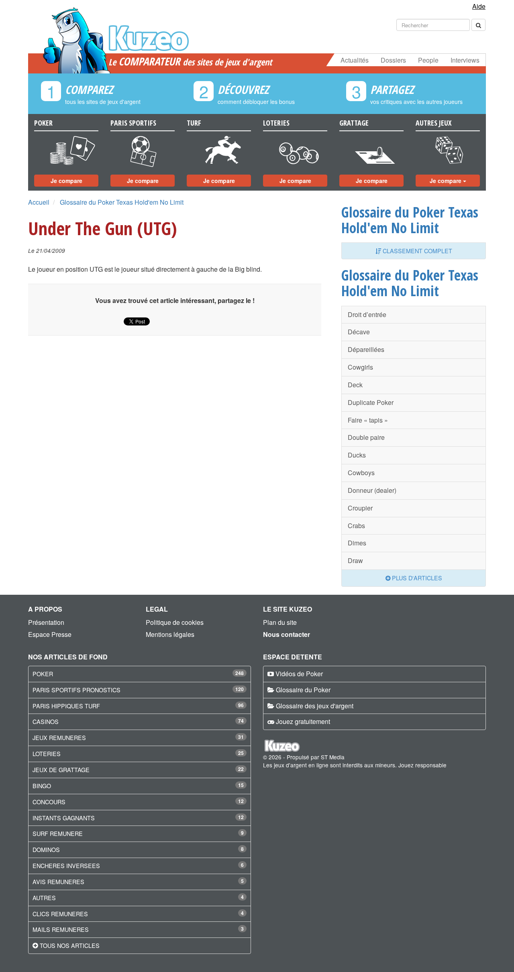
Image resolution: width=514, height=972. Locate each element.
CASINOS (46, 721)
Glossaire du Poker (303, 689)
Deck (355, 384)
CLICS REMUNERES (60, 913)
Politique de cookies (175, 622)
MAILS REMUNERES (61, 929)
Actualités (355, 60)
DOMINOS (46, 849)
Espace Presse (49, 634)
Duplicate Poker (371, 402)
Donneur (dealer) (372, 490)
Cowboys (361, 472)
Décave (359, 331)
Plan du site (280, 622)
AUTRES (44, 897)
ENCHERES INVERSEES (66, 865)
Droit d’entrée (367, 314)
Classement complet (416, 250)
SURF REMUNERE (58, 833)
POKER (43, 673)
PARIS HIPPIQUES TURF (66, 706)
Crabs (356, 525)
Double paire (366, 437)
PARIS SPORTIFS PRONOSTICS (76, 689)
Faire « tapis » (368, 420)
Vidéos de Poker (299, 673)
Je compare (66, 181)
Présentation (46, 622)
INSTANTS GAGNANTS (64, 817)
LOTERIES (47, 753)
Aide (478, 6)
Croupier (360, 507)
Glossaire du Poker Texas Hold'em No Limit (122, 202)
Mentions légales (170, 634)
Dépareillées (366, 349)
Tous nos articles (70, 945)
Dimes (357, 542)
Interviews (465, 60)
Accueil (38, 202)
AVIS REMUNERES (58, 881)
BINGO (42, 785)
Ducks (357, 455)
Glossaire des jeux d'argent (314, 705)
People (428, 60)
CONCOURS (49, 801)
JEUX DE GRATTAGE (61, 769)
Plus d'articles (416, 577)
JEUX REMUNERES (59, 737)
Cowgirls (360, 367)
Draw (355, 560)
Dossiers (393, 60)
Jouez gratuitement (303, 721)
